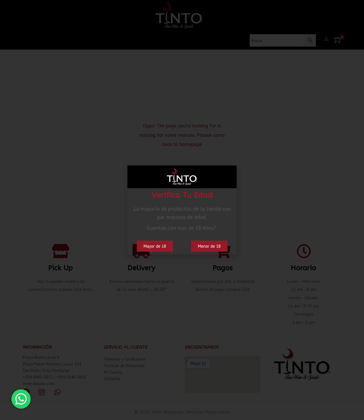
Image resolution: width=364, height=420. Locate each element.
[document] (182, 210)
